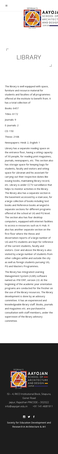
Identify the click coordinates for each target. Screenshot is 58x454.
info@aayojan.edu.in (16, 406)
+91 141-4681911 (43, 406)
